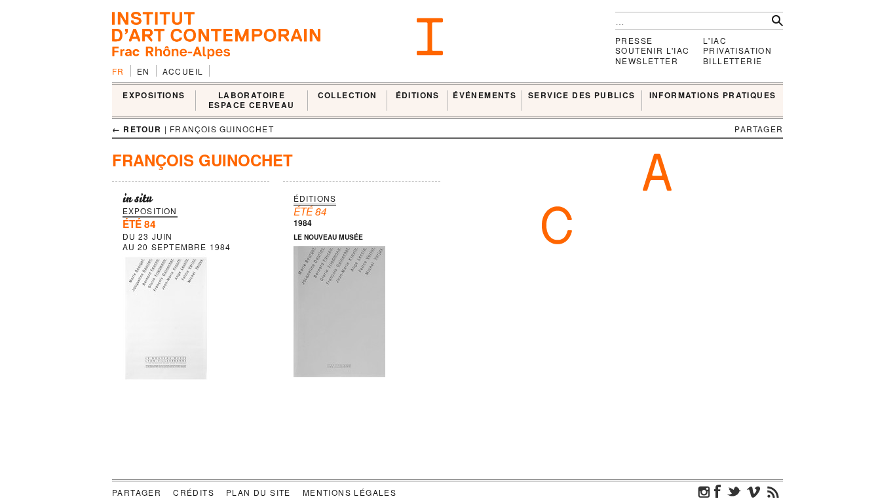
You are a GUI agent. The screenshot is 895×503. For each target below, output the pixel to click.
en (143, 71)
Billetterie (732, 60)
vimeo (753, 491)
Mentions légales (349, 492)
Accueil (183, 71)
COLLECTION (347, 95)
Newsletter (646, 60)
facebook (717, 491)
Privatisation (737, 50)
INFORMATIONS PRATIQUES (712, 95)
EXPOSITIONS (154, 95)
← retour (137, 129)
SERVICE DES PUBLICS (582, 95)
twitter (734, 491)
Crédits (193, 492)
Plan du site (258, 492)
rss (773, 491)
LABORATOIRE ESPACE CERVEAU (251, 100)
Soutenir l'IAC (652, 50)
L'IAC (715, 40)
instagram (704, 491)
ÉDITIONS (418, 95)
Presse (634, 40)
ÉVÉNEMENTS (484, 95)
